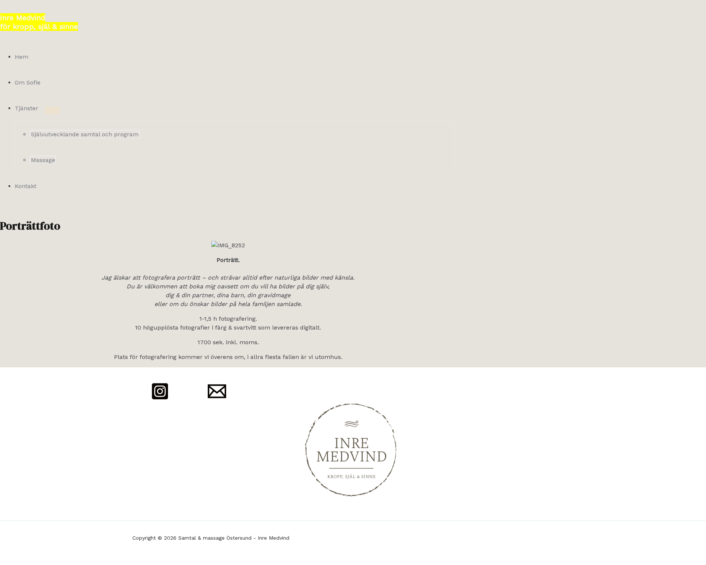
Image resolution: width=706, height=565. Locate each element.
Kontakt (25, 186)
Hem (21, 56)
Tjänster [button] (26, 108)
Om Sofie (27, 82)
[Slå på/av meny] (52, 110)
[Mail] (217, 398)
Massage (43, 159)
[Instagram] (160, 398)
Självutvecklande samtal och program (85, 134)
